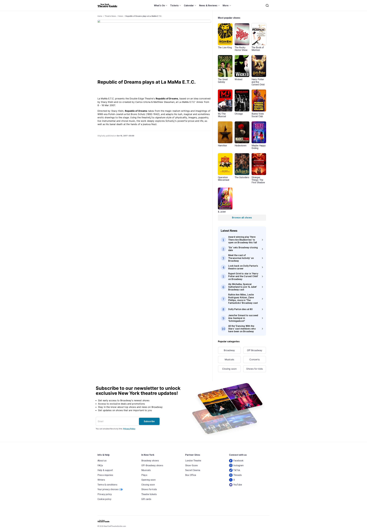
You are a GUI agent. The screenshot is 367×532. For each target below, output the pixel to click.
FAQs (100, 465)
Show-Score (191, 465)
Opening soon (148, 479)
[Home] (107, 5)
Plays (144, 475)
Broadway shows (150, 460)
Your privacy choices (107, 489)
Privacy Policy (129, 429)
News (120, 16)
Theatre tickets (149, 494)
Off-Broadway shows (152, 465)
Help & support (105, 470)
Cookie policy (104, 499)
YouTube (237, 484)
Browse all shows (242, 217)
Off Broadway (254, 350)
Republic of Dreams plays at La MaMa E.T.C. (143, 16)
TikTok (236, 470)
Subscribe (149, 421)
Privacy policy (104, 494)
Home (99, 16)
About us (102, 460)
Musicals (229, 359)
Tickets (174, 5)
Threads (237, 475)
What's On (159, 5)
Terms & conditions (107, 484)
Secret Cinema (192, 470)
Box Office (190, 475)
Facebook (238, 460)
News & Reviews (208, 5)
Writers (101, 479)
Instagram (238, 465)
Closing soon (229, 368)
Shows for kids (254, 368)
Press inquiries (105, 475)
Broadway (229, 350)
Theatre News (110, 16)
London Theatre (193, 460)
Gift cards (146, 499)
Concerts (254, 359)
